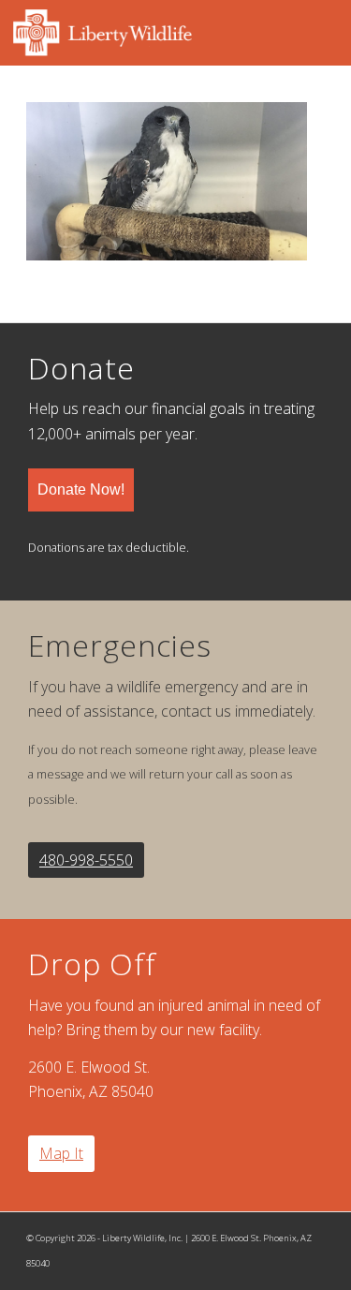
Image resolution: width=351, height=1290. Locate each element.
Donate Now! (80, 489)
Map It (61, 1153)
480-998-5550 (86, 860)
